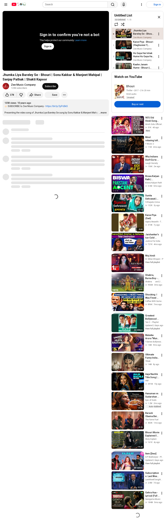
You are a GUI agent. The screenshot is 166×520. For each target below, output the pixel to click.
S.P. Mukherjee (151, 457)
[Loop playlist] (116, 24)
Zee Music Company (23, 84)
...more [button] (103, 112)
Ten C (147, 322)
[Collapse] (159, 17)
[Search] (112, 4)
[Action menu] (158, 34)
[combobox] (76, 4)
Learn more (81, 40)
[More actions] (64, 95)
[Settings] (141, 4)
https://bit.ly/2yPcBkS (57, 106)
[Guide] (6, 4)
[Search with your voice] (123, 4)
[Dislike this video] (21, 95)
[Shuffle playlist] (122, 24)
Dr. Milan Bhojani (152, 259)
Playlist (155, 322)
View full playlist (152, 262)
